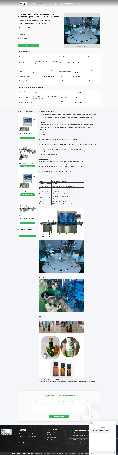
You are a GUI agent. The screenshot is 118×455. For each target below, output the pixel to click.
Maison (33, 3)
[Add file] (91, 452)
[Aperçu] (23, 3)
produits (26, 9)
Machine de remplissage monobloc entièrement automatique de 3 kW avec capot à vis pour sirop (27, 220)
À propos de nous (58, 3)
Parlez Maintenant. (27, 45)
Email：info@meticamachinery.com (28, 436)
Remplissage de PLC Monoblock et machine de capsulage (61, 379)
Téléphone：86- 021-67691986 (27, 433)
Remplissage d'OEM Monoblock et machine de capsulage (81, 381)
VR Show (47, 3)
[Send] (114, 452)
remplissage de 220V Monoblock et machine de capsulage (53, 381)
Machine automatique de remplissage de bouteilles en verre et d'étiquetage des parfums (27, 163)
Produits (39, 3)
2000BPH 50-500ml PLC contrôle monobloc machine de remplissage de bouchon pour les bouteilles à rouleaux (27, 192)
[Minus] (114, 423)
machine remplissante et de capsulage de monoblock (41, 9)
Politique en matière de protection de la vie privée (22, 453)
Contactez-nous (69, 3)
